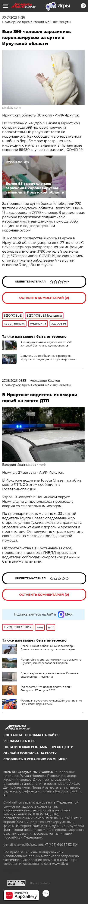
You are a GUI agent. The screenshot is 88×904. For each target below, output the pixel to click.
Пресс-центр (61, 747)
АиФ (42, 465)
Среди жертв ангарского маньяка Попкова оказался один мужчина (49, 675)
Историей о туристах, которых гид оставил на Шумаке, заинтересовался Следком (51, 661)
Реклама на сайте (42, 735)
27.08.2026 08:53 (14, 381)
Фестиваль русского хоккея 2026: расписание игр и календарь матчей (51, 702)
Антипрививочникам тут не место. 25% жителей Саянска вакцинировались (46, 344)
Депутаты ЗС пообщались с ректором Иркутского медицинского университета (48, 357)
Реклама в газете (19, 741)
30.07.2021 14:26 (13, 17)
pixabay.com (11, 107)
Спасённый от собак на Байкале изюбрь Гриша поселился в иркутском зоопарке (48, 647)
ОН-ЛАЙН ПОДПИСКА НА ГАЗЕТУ (30, 753)
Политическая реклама (25, 747)
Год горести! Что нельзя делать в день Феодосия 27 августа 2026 (46, 688)
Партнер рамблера (40, 883)
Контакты (12, 735)
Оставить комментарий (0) (44, 298)
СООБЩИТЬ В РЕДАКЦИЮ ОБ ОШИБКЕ (35, 759)
